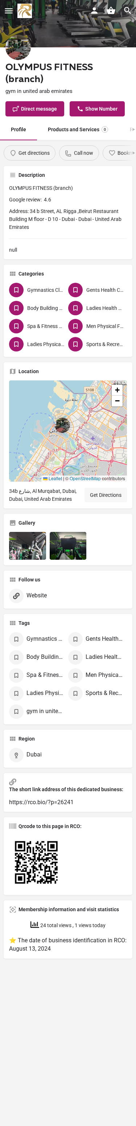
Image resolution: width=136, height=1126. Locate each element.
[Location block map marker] (62, 425)
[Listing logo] (18, 47)
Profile (18, 129)
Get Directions (105, 495)
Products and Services (77, 129)
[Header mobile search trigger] (127, 10)
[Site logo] (25, 11)
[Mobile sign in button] (94, 10)
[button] (68, 431)
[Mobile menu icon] (9, 11)
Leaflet (55, 478)
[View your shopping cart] (111, 10)
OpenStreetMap (85, 478)
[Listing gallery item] (27, 545)
